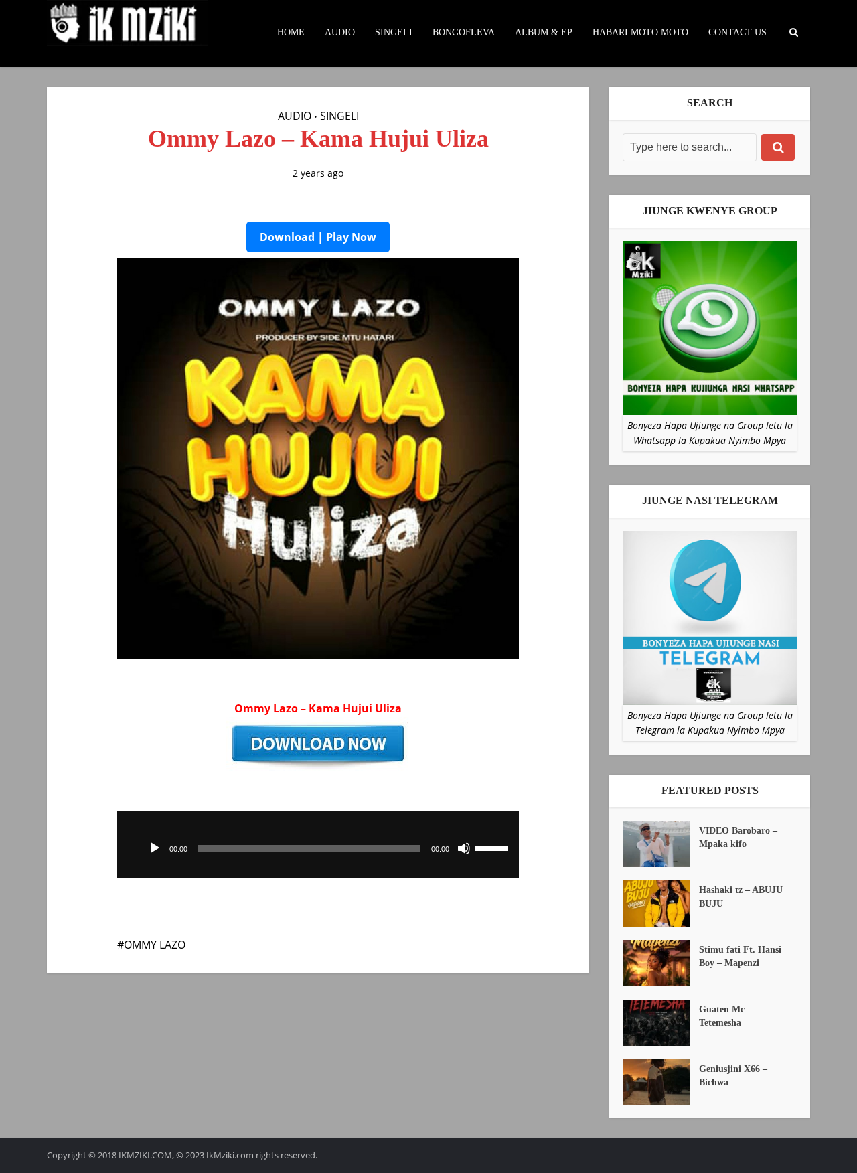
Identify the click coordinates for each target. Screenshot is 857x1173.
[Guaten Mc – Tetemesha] (661, 1023)
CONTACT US (737, 32)
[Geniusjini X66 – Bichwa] (661, 1082)
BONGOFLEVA (464, 32)
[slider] (493, 847)
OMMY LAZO (154, 944)
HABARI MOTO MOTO (640, 32)
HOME (291, 32)
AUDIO (340, 32)
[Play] (154, 848)
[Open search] (793, 33)
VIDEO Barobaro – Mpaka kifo (738, 837)
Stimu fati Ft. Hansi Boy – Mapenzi (740, 956)
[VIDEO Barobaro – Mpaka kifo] (661, 844)
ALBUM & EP (543, 32)
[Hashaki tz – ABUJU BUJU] (661, 903)
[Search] (778, 147)
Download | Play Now (318, 237)
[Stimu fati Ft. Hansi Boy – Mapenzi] (661, 963)
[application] (318, 844)
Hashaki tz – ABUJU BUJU (741, 897)
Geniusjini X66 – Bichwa (733, 1075)
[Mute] (464, 848)
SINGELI (393, 32)
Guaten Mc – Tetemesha (725, 1016)
